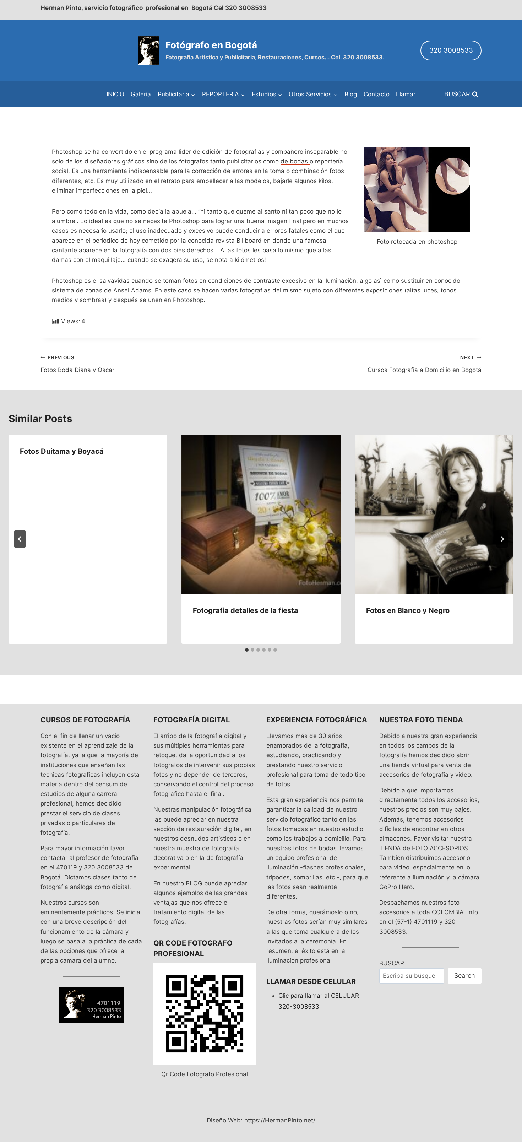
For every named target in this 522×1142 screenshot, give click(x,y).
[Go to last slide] (20, 539)
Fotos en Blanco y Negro (408, 610)
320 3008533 (451, 50)
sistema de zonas (77, 290)
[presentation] (260, 514)
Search (464, 975)
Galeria (141, 94)
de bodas (295, 161)
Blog (350, 94)
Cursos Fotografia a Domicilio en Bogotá (425, 364)
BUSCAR (391, 963)
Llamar (405, 94)
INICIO (115, 94)
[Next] (502, 539)
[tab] (247, 650)
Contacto (377, 94)
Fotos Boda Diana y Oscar (77, 364)
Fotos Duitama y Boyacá (62, 451)
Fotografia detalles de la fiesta (245, 610)
